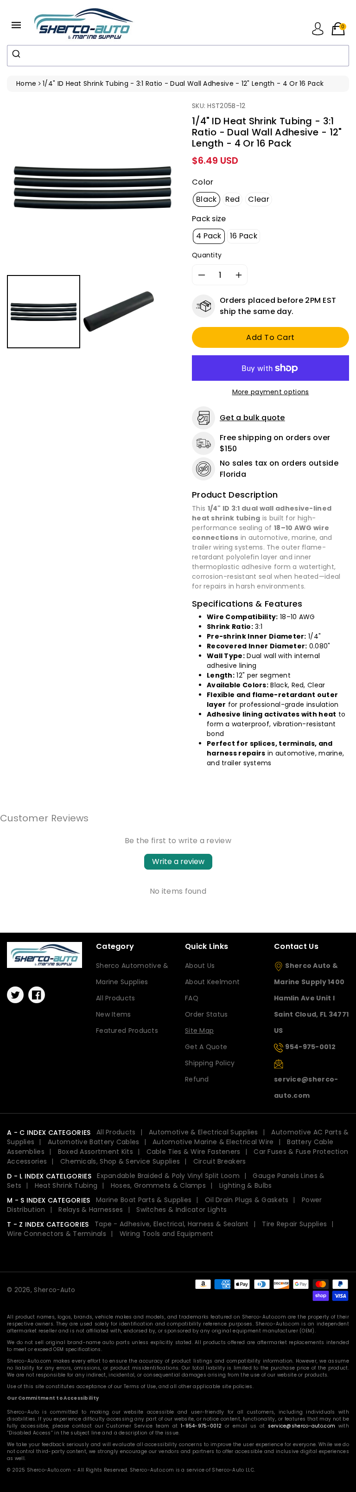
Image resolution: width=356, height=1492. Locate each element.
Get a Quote (206, 1046)
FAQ (191, 998)
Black (206, 199)
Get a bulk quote (252, 417)
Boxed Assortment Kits (95, 1151)
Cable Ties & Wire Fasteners (193, 1151)
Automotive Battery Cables (94, 1141)
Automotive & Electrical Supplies (203, 1132)
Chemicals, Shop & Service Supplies (120, 1161)
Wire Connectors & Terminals (56, 1233)
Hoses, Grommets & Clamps (158, 1185)
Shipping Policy (210, 1063)
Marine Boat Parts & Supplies (143, 1199)
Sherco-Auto (54, 1290)
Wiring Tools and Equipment (167, 1233)
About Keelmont (212, 981)
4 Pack (209, 236)
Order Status (206, 1014)
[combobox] (178, 55)
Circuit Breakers (219, 1161)
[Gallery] (92, 226)
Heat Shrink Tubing (66, 1185)
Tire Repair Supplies (294, 1224)
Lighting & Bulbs (245, 1185)
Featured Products (127, 1030)
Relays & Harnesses (90, 1209)
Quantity (207, 255)
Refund (197, 1079)
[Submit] (17, 54)
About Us (200, 965)
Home (26, 83)
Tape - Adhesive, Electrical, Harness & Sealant (172, 1224)
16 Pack (243, 236)
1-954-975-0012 (201, 1425)
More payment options (270, 392)
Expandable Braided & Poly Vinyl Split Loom (168, 1175)
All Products (115, 998)
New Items (113, 1014)
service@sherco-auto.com (301, 1425)
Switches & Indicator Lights (181, 1209)
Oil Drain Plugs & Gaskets (247, 1199)
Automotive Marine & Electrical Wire (213, 1141)
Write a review (178, 861)
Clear (258, 199)
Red (232, 199)
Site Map (199, 1030)
